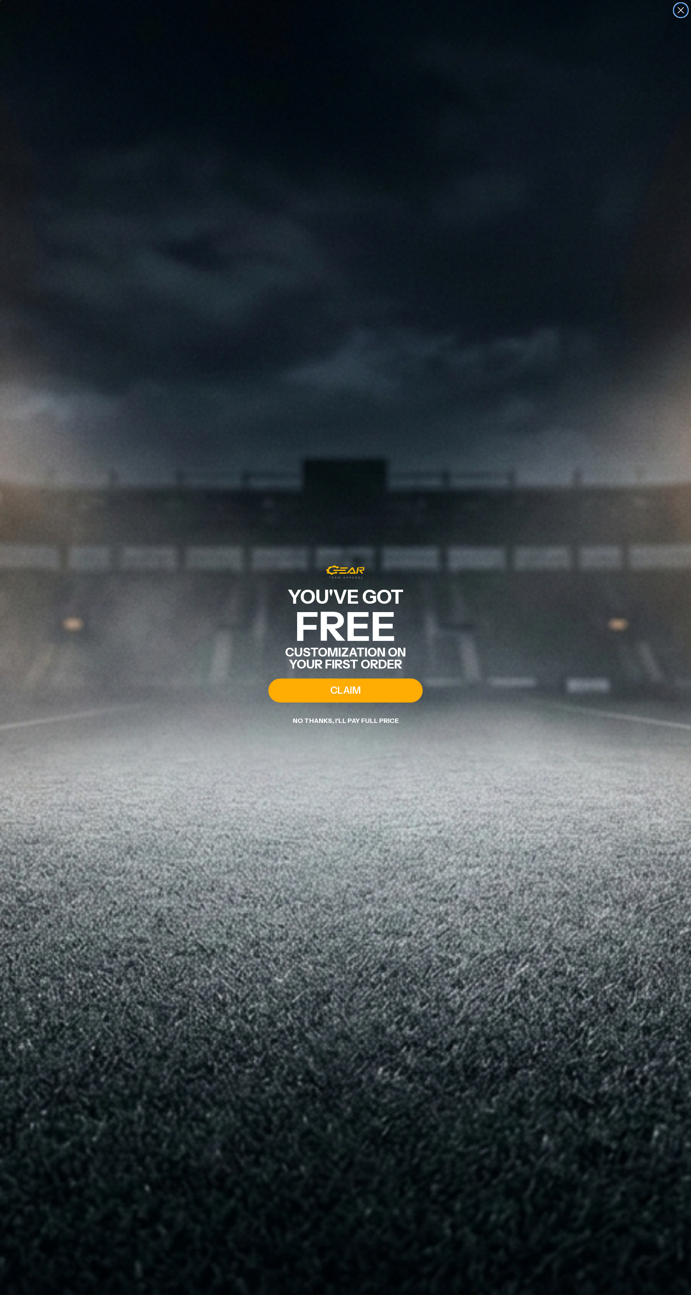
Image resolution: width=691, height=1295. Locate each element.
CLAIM (345, 690)
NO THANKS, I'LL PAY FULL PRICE (346, 721)
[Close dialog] (681, 10)
